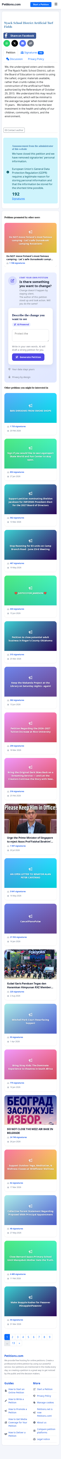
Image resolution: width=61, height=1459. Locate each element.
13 (13, 1343)
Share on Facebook (22, 35)
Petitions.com (11, 4)
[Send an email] (22, 43)
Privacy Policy (36, 59)
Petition (10, 52)
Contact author (15, 130)
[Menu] (56, 4)
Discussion (16, 59)
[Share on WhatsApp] (6, 43)
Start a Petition (41, 4)
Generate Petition (30, 357)
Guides (9, 1383)
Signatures (33, 52)
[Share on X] (14, 43)
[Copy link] (30, 43)
